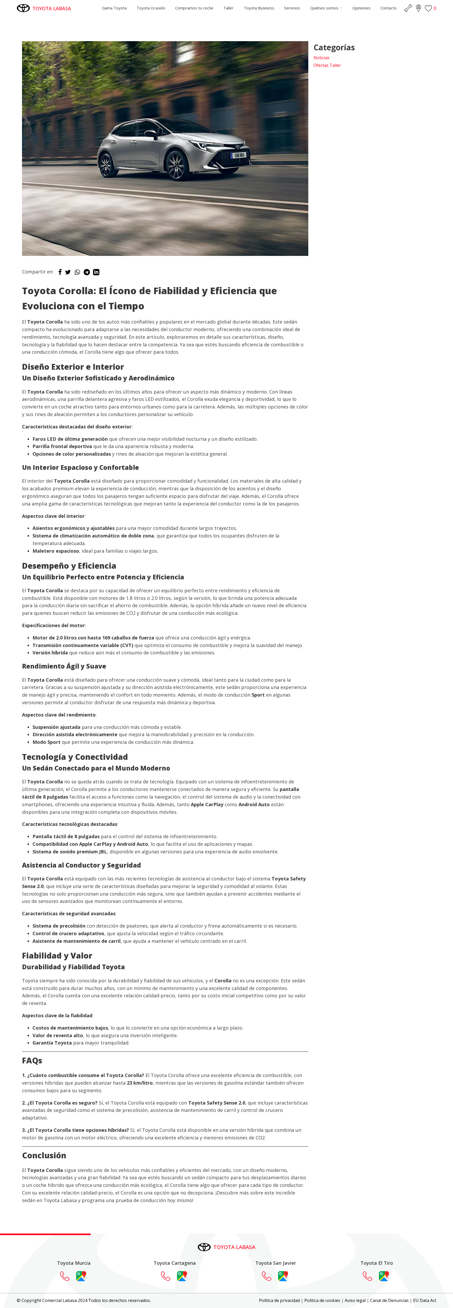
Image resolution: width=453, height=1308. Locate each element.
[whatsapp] (77, 273)
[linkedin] (96, 273)
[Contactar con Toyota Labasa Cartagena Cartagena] (168, 1276)
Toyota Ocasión (151, 7)
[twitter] (68, 273)
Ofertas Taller (327, 65)
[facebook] (60, 273)
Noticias (322, 58)
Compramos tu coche (194, 7)
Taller (228, 7)
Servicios (292, 7)
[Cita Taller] (408, 8)
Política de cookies (322, 1300)
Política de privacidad (279, 1300)
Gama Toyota (114, 7)
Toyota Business (259, 7)
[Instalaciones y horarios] (418, 8)
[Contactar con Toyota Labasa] (67, 1276)
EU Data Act (424, 1300)
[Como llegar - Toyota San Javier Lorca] (283, 1276)
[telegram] (87, 273)
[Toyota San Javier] (269, 1276)
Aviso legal (355, 1300)
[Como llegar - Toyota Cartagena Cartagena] (182, 1276)
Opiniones (361, 7)
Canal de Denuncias (389, 1300)
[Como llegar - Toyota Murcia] (81, 1276)
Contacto (388, 7)
